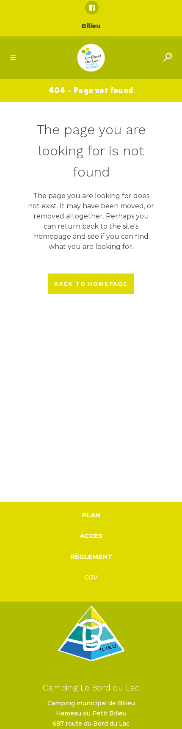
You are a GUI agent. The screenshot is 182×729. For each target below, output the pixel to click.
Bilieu (91, 26)
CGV (91, 577)
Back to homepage (91, 283)
